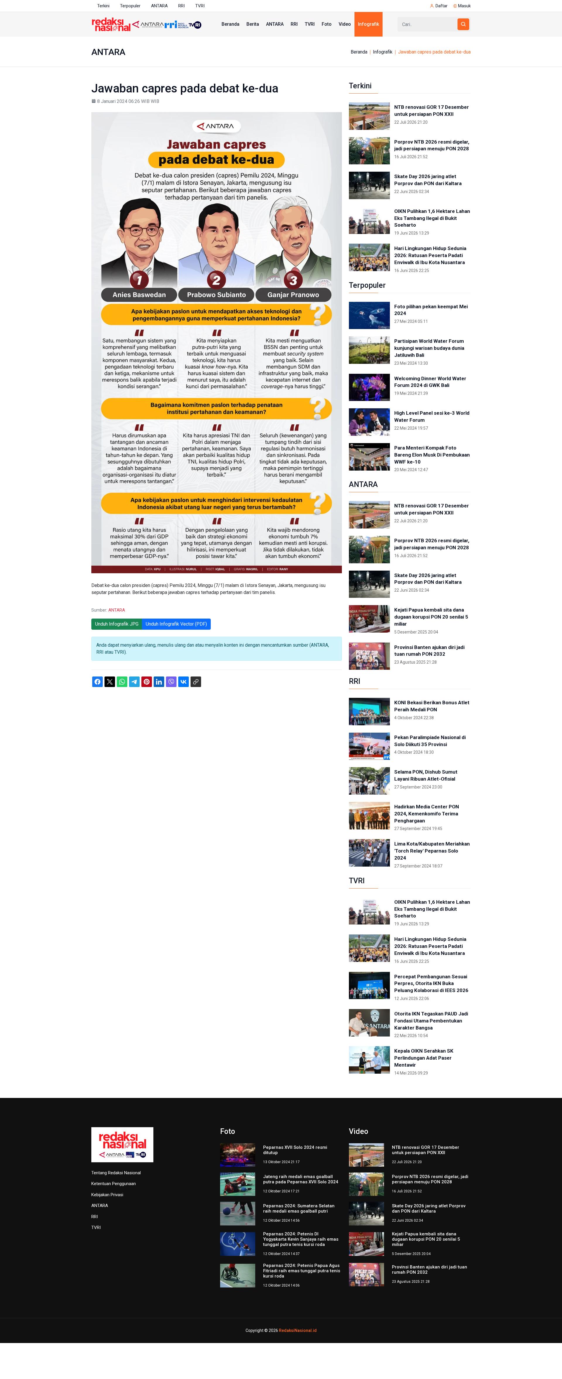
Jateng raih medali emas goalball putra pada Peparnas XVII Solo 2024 (300, 1179)
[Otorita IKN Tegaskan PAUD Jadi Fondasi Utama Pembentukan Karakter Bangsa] (369, 1023)
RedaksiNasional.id (298, 1330)
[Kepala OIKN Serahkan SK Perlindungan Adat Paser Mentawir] (369, 1060)
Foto (327, 24)
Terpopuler (130, 5)
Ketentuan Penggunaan (113, 1183)
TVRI (200, 5)
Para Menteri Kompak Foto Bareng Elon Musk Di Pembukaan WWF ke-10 (432, 455)
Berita (252, 24)
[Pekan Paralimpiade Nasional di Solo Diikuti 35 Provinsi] (369, 746)
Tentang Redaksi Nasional (116, 1172)
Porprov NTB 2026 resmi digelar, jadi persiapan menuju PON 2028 (431, 145)
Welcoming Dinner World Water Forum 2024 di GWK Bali (430, 382)
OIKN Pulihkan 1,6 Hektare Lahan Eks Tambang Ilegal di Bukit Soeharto (432, 218)
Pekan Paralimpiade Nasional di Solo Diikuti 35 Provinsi (430, 740)
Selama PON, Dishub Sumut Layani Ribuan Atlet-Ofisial (426, 775)
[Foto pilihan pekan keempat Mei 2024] (369, 315)
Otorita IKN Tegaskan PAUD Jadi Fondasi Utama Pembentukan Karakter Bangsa (431, 1021)
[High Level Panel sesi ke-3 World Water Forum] (369, 422)
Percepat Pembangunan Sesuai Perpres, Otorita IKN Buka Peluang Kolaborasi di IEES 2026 (431, 984)
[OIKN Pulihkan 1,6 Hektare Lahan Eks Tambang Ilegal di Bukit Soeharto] (369, 220)
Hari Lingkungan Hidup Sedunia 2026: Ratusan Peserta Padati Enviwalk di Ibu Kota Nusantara (430, 255)
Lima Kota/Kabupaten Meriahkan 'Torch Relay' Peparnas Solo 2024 (432, 851)
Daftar (442, 5)
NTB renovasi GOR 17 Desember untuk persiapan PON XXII (431, 110)
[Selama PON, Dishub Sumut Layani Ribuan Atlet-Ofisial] (369, 781)
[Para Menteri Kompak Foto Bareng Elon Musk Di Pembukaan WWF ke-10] (369, 457)
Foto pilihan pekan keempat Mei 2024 (431, 310)
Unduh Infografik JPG (116, 624)
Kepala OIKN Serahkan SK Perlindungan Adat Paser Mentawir (423, 1058)
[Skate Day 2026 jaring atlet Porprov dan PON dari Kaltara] (369, 185)
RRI (181, 5)
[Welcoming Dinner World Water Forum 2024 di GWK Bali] (369, 387)
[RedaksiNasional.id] (122, 1148)
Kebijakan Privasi (107, 1194)
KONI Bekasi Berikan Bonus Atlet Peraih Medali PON (432, 706)
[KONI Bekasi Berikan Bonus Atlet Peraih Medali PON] (369, 711)
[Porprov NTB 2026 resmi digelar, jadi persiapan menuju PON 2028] (369, 151)
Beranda (230, 24)
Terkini (103, 5)
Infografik (368, 24)
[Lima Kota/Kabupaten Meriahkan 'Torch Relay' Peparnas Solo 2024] (369, 853)
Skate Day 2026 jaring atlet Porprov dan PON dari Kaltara (428, 179)
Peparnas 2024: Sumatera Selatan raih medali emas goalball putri (299, 1208)
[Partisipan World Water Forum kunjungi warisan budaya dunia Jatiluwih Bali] (369, 350)
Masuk (464, 5)
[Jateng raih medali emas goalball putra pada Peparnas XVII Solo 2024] (237, 1184)
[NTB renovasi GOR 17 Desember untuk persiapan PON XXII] (369, 116)
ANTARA (159, 5)
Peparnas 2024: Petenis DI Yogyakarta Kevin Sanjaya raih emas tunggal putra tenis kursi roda (300, 1239)
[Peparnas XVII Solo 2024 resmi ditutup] (237, 1154)
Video (345, 24)
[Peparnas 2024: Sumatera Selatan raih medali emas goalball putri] (237, 1213)
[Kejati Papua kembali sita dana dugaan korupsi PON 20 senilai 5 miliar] (369, 619)
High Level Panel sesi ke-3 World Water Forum (432, 416)
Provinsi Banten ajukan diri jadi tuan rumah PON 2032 (429, 650)
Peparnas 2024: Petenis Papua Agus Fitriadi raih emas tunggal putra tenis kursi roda (301, 1271)
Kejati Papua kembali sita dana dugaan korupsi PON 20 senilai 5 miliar (431, 617)
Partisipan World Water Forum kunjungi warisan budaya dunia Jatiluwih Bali (429, 348)
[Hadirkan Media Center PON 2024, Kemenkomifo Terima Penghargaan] (369, 815)
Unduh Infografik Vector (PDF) (176, 624)
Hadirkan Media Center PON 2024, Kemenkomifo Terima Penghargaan (426, 814)
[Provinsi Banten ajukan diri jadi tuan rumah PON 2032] (369, 656)
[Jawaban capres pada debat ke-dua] (216, 342)
